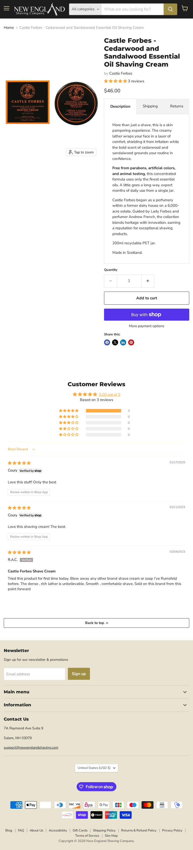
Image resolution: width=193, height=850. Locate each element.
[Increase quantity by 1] (147, 280)
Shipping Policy (104, 830)
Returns (176, 106)
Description (120, 106)
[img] (19, 463)
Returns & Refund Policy (139, 830)
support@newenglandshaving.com (31, 747)
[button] (116, 81)
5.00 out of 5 (109, 394)
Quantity (110, 270)
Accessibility (58, 830)
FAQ (21, 830)
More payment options (146, 326)
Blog (8, 830)
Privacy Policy (172, 830)
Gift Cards (80, 830)
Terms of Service (87, 835)
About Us (36, 830)
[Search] (170, 9)
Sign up (79, 674)
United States (94, 768)
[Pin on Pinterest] (131, 342)
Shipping (150, 106)
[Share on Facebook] (107, 342)
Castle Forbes (120, 73)
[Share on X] (115, 342)
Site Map (111, 835)
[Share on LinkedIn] (123, 342)
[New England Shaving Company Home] (39, 9)
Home (9, 28)
